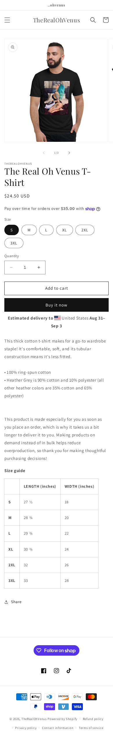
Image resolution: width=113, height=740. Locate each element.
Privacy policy (26, 728)
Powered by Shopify (62, 719)
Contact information (57, 728)
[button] (7, 20)
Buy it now (56, 305)
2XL (84, 230)
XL (64, 230)
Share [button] (16, 601)
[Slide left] (43, 152)
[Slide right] (69, 152)
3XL (13, 243)
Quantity (11, 255)
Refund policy (93, 719)
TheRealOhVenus (34, 719)
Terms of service (91, 728)
